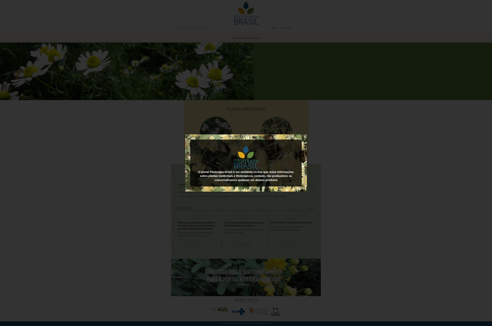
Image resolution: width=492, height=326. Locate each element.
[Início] (246, 157)
